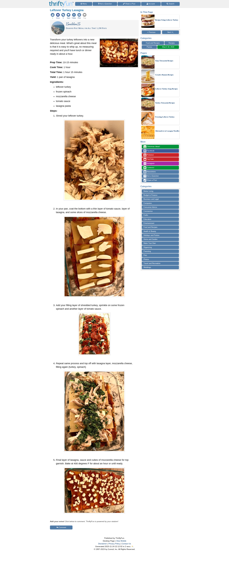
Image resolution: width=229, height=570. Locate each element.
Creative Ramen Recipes (164, 75)
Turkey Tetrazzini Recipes (165, 103)
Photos (146, 259)
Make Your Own (150, 243)
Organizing (148, 247)
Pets (145, 255)
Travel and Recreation (152, 263)
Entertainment (149, 223)
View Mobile (121, 541)
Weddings (147, 267)
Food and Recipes (153, 43)
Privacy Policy (114, 544)
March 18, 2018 (168, 47)
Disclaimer (102, 544)
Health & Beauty (150, 231)
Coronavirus (148, 211)
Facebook (150, 151)
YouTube (150, 159)
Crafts (146, 215)
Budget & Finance (150, 195)
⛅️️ (132, 546)
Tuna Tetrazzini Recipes (164, 61)
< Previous (151, 32)
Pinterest (150, 155)
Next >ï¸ (170, 32)
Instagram (150, 163)
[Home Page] (61, 1)
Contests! (150, 168)
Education (147, 219)
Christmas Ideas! (152, 147)
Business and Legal (151, 199)
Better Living (148, 191)
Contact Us (126, 544)
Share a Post (151, 180)
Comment (62, 527)
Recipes (172, 43)
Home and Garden (150, 239)
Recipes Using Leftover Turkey (166, 20)
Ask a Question (152, 176)
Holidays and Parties (151, 235)
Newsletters (151, 172)
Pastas (149, 47)
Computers (148, 203)
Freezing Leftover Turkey (165, 117)
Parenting (147, 251)
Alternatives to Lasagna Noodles (167, 131)
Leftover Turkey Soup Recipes (166, 89)
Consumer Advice (150, 207)
